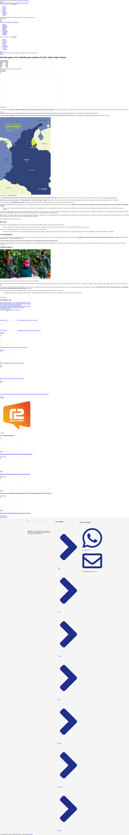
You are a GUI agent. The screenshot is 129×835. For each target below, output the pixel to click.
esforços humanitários (10, 243)
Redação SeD (3, 70)
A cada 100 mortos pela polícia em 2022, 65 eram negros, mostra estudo (13, 347)
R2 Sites (31, 834)
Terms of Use (26, 0)
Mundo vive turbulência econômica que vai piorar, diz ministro (12, 363)
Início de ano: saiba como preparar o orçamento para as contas (12, 378)
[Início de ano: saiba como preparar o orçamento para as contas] (5, 376)
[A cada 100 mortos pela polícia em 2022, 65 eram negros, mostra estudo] (5, 344)
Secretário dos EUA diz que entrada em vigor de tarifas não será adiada (15, 306)
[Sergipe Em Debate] (14, 3)
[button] (1, 1)
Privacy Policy (18, 0)
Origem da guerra (43, 113)
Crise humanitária (35, 113)
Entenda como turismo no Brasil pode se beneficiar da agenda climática (16, 454)
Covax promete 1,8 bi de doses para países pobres (10, 305)
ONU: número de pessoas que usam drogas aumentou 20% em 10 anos (15, 302)
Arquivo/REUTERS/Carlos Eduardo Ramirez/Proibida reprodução (14, 113)
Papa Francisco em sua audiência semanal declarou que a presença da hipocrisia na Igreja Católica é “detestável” (25, 493)
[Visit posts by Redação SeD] (4, 67)
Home (1, 52)
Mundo (1, 54)
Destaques (2, 350)
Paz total (30, 113)
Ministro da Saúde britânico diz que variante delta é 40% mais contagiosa (15, 303)
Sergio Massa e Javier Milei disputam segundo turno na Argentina (15, 513)
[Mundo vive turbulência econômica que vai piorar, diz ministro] (5, 360)
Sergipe (1, 381)
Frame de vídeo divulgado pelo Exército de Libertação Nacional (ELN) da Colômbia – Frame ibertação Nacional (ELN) (72, 113)
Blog (5, 52)
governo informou (11, 211)
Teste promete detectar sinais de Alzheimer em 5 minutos (12, 307)
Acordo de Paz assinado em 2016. (110, 197)
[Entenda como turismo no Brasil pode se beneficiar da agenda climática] (11, 450)
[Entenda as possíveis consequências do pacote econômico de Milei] (11, 470)
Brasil (1, 365)
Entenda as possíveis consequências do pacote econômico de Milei (15, 474)
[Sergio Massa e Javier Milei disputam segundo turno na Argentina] (11, 509)
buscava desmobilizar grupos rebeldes (85, 115)
